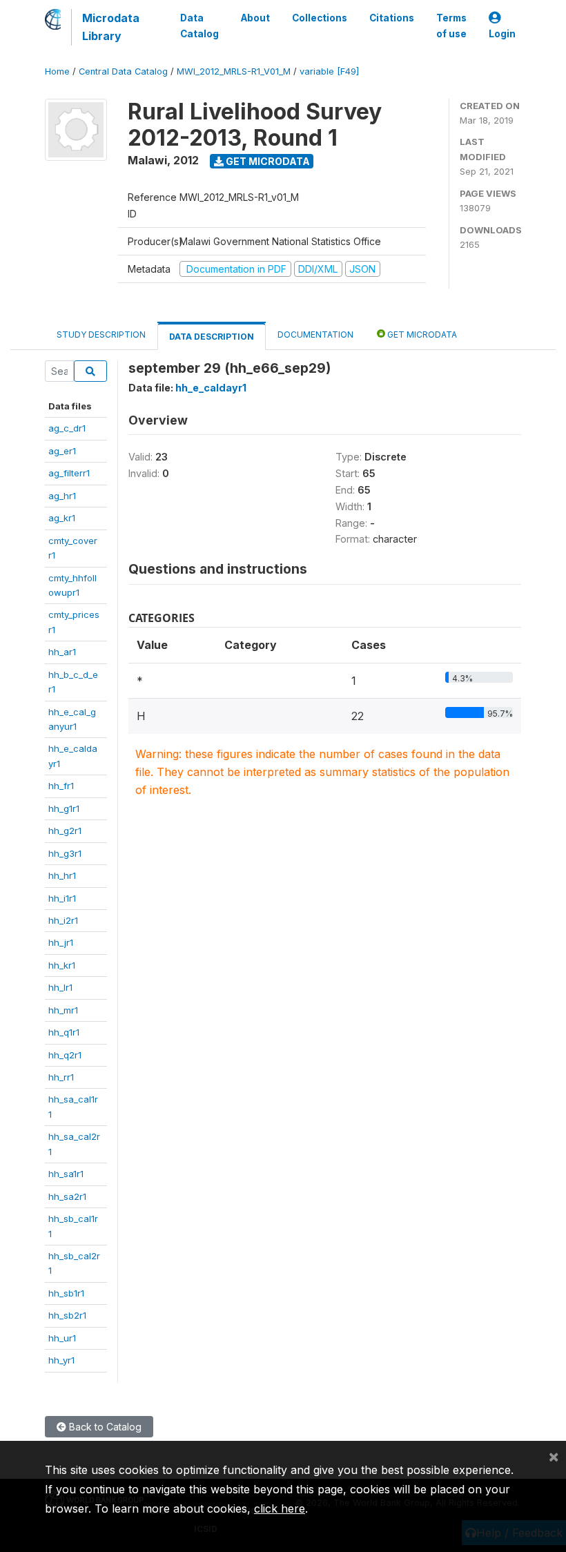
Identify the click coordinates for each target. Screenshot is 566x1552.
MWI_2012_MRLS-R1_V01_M (234, 71)
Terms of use (451, 25)
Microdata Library (110, 27)
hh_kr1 (61, 965)
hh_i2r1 (63, 920)
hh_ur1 (62, 1338)
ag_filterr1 (69, 472)
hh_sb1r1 (66, 1293)
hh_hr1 (62, 875)
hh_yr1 (61, 1360)
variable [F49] (329, 71)
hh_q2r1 (64, 1054)
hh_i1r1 (62, 898)
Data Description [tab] (211, 336)
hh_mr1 (63, 1010)
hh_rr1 (61, 1077)
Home (57, 71)
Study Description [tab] (101, 334)
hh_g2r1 (64, 830)
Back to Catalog (104, 1427)
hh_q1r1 (63, 1032)
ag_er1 (62, 450)
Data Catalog (199, 25)
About (255, 17)
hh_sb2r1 (67, 1315)
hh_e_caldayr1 (210, 388)
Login (502, 33)
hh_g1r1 (63, 808)
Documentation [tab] (315, 334)
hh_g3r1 (64, 853)
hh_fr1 (61, 785)
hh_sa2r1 (67, 1196)
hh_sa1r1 (66, 1173)
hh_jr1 (60, 942)
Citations (391, 17)
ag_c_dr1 (67, 428)
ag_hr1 (62, 495)
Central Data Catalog (123, 71)
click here (279, 1508)
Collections (319, 17)
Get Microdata (267, 161)
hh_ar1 (62, 651)
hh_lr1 (60, 987)
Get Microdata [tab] (421, 334)
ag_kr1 (61, 517)
